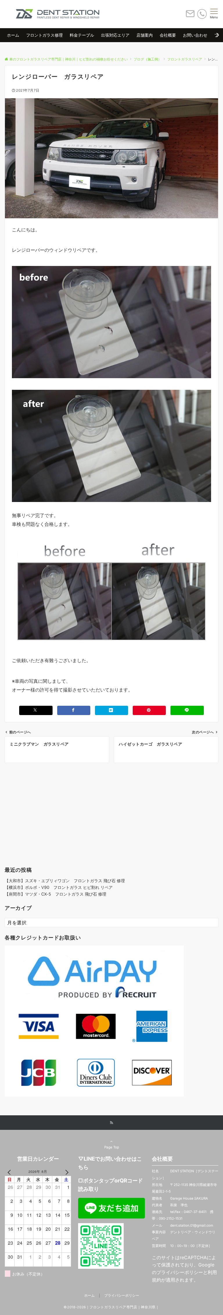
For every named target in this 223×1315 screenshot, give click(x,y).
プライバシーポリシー (180, 1272)
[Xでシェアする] (35, 710)
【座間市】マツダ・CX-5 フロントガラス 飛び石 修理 (55, 893)
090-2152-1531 (170, 1218)
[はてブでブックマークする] (111, 710)
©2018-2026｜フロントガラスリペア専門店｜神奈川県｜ (111, 1307)
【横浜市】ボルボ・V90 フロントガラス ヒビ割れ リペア (59, 887)
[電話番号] (202, 14)
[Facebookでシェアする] (73, 710)
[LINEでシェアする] (187, 710)
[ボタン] (190, 16)
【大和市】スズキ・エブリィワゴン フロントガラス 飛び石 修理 (65, 880)
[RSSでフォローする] (111, 1123)
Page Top (111, 1147)
